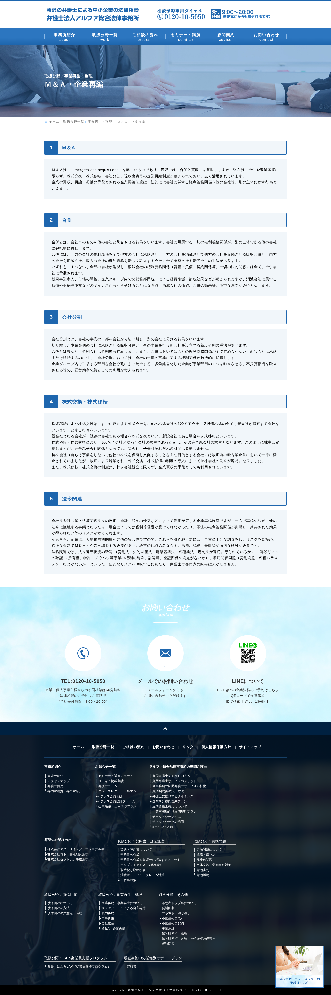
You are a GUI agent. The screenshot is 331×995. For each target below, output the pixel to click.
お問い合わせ (266, 37)
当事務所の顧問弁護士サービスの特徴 (179, 786)
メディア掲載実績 (111, 781)
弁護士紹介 (55, 775)
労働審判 (203, 870)
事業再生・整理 (100, 121)
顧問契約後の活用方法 (168, 791)
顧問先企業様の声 (57, 840)
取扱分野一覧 (105, 37)
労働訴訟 (203, 875)
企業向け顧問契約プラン (169, 801)
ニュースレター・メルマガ (117, 791)
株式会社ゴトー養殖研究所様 (67, 854)
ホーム (54, 121)
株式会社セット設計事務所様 (67, 859)
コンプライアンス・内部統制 (140, 864)
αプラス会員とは (110, 796)
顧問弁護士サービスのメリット (174, 781)
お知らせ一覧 (105, 766)
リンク (188, 747)
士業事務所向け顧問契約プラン (174, 811)
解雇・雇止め (206, 854)
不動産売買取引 (173, 918)
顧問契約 (226, 36)
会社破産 (108, 923)
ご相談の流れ (145, 37)
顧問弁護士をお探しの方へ (171, 775)
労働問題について (209, 849)
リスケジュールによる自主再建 (124, 908)
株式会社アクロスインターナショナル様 (75, 849)
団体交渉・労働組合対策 (214, 864)
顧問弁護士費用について (169, 806)
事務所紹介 (64, 36)
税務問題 (168, 943)
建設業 (131, 966)
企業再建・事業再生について (122, 903)
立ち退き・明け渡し (176, 913)
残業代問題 (204, 859)
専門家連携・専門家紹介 (64, 791)
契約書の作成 (129, 854)
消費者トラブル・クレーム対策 (142, 875)
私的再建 (108, 913)
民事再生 (108, 918)
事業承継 (168, 928)
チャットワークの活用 (168, 821)
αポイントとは (162, 826)
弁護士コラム (107, 786)
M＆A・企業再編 (113, 928)
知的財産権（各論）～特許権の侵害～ (188, 938)
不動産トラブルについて (179, 903)
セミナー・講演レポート (115, 775)
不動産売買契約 (173, 923)
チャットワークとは (166, 816)
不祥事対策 (128, 880)
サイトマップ (250, 747)
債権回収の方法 (58, 908)
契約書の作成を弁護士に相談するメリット (150, 859)
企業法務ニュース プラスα (117, 806)
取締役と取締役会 (133, 870)
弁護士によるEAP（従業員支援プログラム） (79, 966)
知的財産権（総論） (176, 933)
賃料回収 (168, 908)
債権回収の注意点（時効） (66, 913)
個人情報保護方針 (216, 747)
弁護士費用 (55, 786)
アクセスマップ (58, 781)
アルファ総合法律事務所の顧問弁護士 (178, 766)
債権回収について (60, 903)
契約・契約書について (136, 849)
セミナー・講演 (186, 37)
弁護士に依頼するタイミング (172, 796)
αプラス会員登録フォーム (116, 801)
